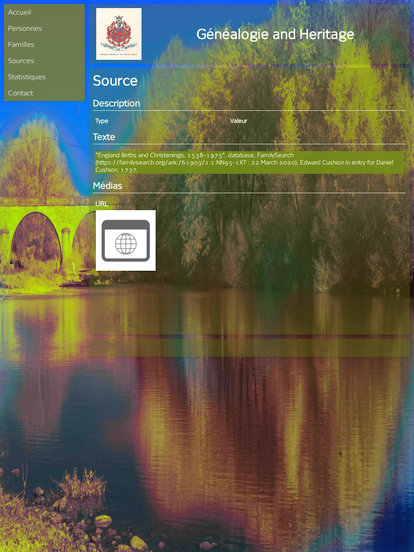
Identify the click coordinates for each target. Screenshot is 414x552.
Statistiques (27, 76)
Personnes (25, 28)
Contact (20, 93)
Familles (21, 44)
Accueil (19, 12)
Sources (21, 60)
